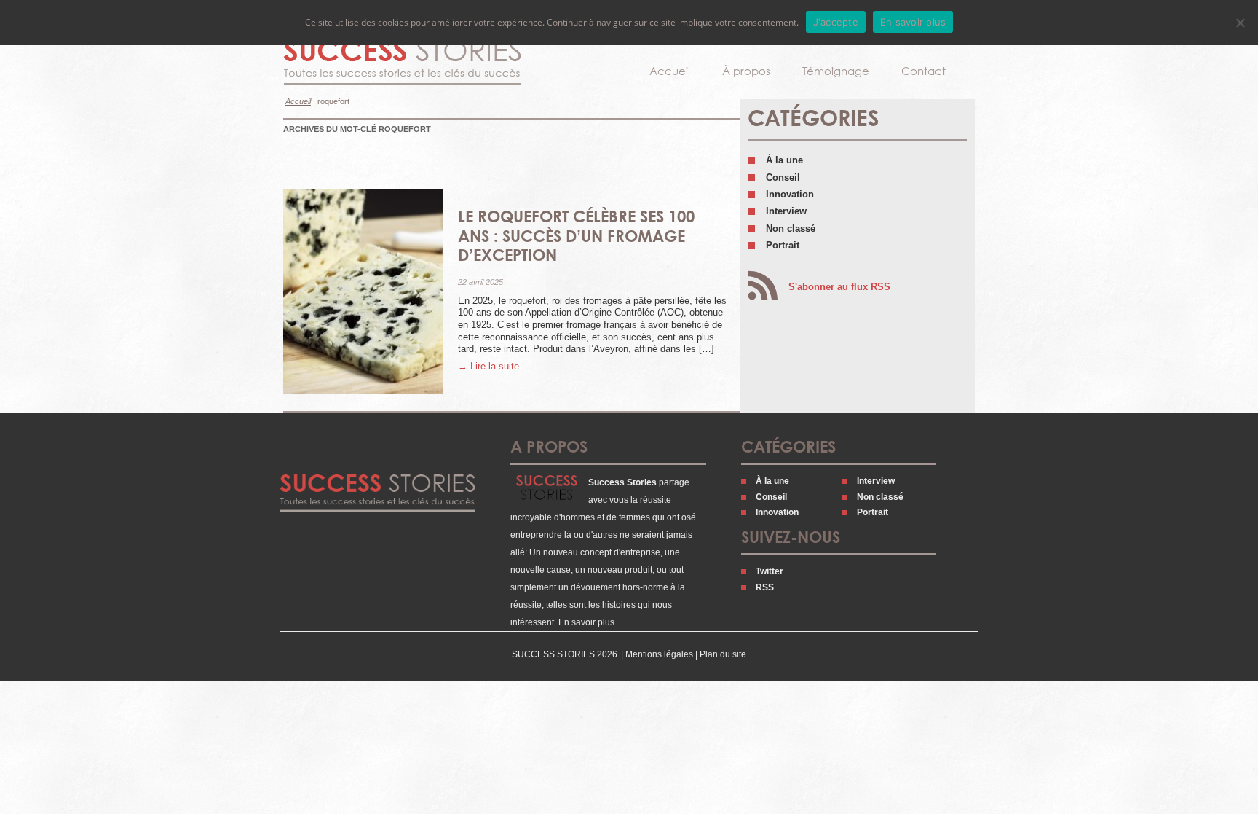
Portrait (782, 245)
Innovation (790, 194)
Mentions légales (659, 654)
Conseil (783, 177)
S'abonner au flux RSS (839, 286)
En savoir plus (586, 622)
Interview (786, 211)
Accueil (669, 70)
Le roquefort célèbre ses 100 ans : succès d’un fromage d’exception (576, 235)
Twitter (769, 571)
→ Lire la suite (488, 366)
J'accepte (835, 22)
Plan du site (723, 654)
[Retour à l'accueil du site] (402, 62)
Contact (923, 70)
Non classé (790, 228)
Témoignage (835, 70)
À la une (784, 159)
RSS (765, 587)
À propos (746, 70)
